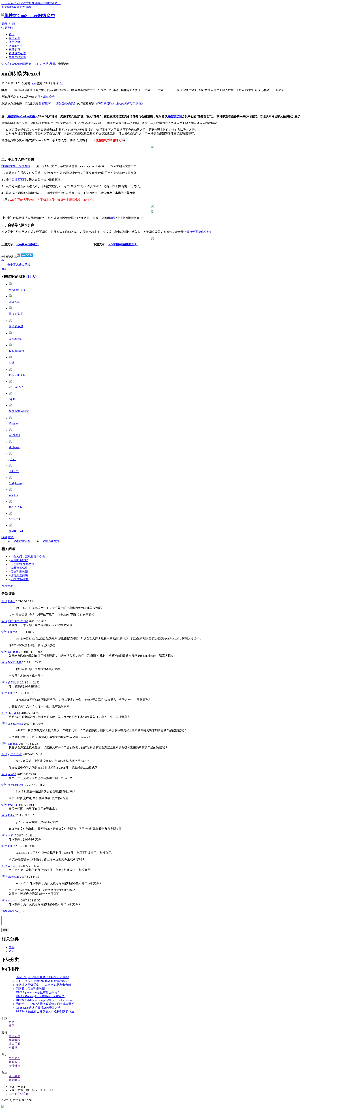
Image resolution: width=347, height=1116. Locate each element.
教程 (29, 3)
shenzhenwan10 (17, 784)
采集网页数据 (19, 560)
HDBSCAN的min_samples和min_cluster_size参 (44, 1000)
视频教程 (37, 3)
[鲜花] (10, 284)
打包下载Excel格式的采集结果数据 (119, 103)
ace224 (12, 774)
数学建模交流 (17, 57)
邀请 (11, 537)
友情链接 (14, 1065)
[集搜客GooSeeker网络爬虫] (28, 15)
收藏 (4, 537)
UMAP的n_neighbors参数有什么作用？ (40, 996)
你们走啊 (14, 682)
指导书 (13, 1047)
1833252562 (16, 507)
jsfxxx (12, 459)
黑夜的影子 (16, 313)
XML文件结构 (19, 579)
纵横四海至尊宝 (19, 411)
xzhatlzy (13, 495)
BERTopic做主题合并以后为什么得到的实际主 (45, 1011)
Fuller (11, 601)
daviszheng (15, 338)
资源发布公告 (17, 53)
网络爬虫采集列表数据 (30, 988)
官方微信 (14, 1080)
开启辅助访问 (10, 7)
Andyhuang (15, 483)
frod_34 (12, 804)
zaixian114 (14, 866)
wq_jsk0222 (16, 387)
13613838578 (17, 350)
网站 (11, 1021)
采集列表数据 (50, 541)
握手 (10, 264)
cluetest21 (13, 876)
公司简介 (14, 1058)
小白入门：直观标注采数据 (27, 556)
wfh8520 (13, 743)
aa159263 (14, 435)
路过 (22, 264)
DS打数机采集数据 (22, 564)
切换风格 (25, 7)
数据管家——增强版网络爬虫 (57, 103)
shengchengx (15, 723)
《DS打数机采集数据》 (123, 244)
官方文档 (42, 63)
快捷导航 (7, 27)
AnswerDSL (16, 519)
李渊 (11, 362)
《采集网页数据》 (27, 244)
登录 (4, 23)
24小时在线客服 (19, 1093)
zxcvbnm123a (17, 289)
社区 (11, 1025)
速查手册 (14, 1043)
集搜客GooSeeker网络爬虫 (18, 63)
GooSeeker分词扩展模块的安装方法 (38, 1007)
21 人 (31, 276)
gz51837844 (16, 530)
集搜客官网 (174, 116)
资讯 (58, 3)
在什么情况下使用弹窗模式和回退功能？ (42, 981)
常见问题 (14, 38)
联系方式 (14, 1061)
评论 (4, 601)
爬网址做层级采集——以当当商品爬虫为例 (43, 984)
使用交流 (49, 3)
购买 (113, 217)
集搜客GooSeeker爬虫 (21, 116)
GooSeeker (7, 3)
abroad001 (14, 713)
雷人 (16, 264)
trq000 (12, 398)
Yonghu (13, 423)
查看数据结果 (21, 541)
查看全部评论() (12, 910)
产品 (17, 3)
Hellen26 (14, 471)
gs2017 (12, 835)
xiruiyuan (14, 447)
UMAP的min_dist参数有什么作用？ (38, 992)
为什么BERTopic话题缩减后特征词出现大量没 (45, 1003)
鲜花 (4, 264)
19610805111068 (18, 621)
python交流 (15, 45)
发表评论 (7, 586)
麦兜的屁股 (16, 326)
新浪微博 (14, 1076)
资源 (23, 3)
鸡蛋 (27, 264)
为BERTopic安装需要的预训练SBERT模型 (42, 977)
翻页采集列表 (19, 575)
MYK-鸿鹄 (15, 662)
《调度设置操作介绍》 (198, 231)
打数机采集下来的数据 (15, 166)
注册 (12, 23)
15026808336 (17, 375)
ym (34, 83)
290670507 (15, 301)
